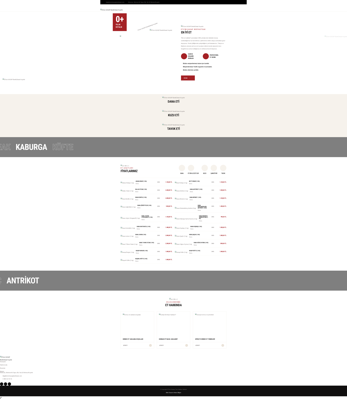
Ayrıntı (125, 345)
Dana (151, 10)
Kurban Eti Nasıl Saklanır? (168, 339)
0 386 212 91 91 (242, 10)
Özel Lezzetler (187, 10)
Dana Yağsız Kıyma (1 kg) (201, 242)
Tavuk (165, 10)
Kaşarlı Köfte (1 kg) (141, 258)
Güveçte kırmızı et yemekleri (205, 339)
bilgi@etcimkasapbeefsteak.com (115, 2)
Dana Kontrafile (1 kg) (143, 226)
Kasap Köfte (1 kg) (194, 250)
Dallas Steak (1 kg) (141, 189)
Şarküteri (174, 10)
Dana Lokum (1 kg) (140, 234)
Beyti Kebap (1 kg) (194, 181)
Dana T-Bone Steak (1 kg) (146, 242)
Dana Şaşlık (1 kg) (194, 234)
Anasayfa (130, 10)
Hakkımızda (141, 10)
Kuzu (158, 10)
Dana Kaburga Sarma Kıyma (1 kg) (203, 217)
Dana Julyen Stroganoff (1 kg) (147, 216)
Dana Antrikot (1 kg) (196, 189)
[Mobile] (0, 397)
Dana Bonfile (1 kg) (141, 197)
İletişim (198, 10)
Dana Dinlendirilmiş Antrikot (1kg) (202, 207)
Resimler (2, 368)
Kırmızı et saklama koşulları (133, 339)
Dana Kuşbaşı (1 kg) (196, 226)
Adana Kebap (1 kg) (141, 181)
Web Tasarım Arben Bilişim (173, 392)
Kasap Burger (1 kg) (142, 250)
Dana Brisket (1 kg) (195, 197)
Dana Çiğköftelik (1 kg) (144, 205)
